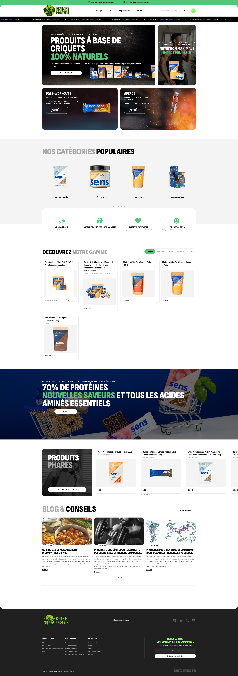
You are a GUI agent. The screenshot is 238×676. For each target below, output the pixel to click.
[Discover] (189, 671)
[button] (118, 206)
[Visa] (176, 671)
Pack (59, 268)
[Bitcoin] (194, 671)
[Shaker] (61, 177)
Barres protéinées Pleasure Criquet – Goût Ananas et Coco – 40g (205, 453)
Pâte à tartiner (105, 273)
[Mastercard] (180, 671)
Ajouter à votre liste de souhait (74, 271)
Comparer (74, 275)
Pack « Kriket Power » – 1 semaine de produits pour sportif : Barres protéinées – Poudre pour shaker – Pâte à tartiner (99, 266)
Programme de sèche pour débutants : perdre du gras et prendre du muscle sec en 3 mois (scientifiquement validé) (118, 553)
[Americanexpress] (185, 671)
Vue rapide (74, 280)
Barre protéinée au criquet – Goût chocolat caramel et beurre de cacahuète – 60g (160, 453)
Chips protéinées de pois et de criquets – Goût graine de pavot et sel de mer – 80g (115, 453)
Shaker (63, 268)
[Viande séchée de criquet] (100, 177)
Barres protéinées (51, 268)
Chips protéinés (103, 457)
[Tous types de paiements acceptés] (150, 2)
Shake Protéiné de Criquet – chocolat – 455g (56, 319)
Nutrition (49, 545)
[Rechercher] (178, 10)
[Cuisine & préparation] (177, 177)
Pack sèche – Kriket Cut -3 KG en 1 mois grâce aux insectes (59, 263)
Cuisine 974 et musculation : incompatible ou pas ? (59, 551)
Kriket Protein (58, 671)
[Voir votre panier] (193, 10)
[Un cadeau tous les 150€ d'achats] (116, 2)
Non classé (102, 545)
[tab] (149, 251)
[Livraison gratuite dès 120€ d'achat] (81, 2)
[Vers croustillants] (138, 177)
